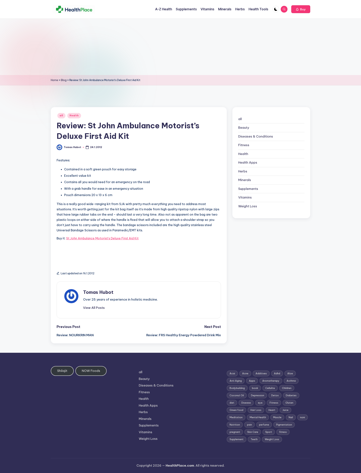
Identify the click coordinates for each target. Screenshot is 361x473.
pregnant (235, 431)
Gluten (289, 402)
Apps (252, 380)
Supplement (236, 439)
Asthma (291, 380)
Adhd (277, 373)
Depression (257, 395)
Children (286, 388)
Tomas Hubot (98, 292)
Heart (271, 409)
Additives (261, 373)
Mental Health (258, 417)
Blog (64, 80)
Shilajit (62, 371)
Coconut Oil (237, 395)
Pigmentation (284, 424)
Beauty (243, 128)
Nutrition (235, 424)
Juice (285, 409)
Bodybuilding (237, 388)
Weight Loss (247, 206)
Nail (291, 417)
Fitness (243, 145)
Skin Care (252, 431)
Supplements (248, 189)
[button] (300, 9)
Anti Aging (236, 380)
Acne (245, 373)
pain (249, 424)
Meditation (236, 417)
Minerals (244, 180)
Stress (283, 431)
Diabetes (291, 395)
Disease (246, 402)
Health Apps (247, 163)
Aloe (290, 373)
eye (260, 402)
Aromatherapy (270, 380)
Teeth (254, 439)
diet (232, 402)
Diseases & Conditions (255, 136)
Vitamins (245, 198)
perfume (264, 424)
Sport (268, 431)
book (255, 388)
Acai (232, 373)
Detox (275, 395)
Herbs (242, 171)
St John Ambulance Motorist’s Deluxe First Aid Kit (102, 238)
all (61, 115)
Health (74, 115)
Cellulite (270, 388)
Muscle (277, 417)
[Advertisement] (180, 47)
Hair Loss (255, 409)
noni (302, 417)
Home (54, 80)
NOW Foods (91, 371)
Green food (236, 409)
